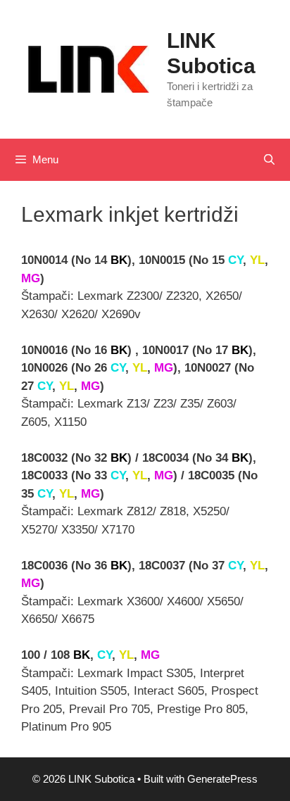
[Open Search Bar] (269, 160)
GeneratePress (222, 779)
